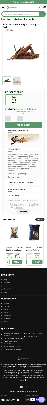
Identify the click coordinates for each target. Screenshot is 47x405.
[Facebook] (3, 399)
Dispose (6, 322)
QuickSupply (33, 392)
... (23, 258)
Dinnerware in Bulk (32, 336)
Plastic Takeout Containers (12, 347)
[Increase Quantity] (20, 118)
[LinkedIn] (17, 399)
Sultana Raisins (32, 250)
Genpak (6, 303)
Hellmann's (7, 316)
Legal (5, 292)
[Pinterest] (13, 399)
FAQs (5, 286)
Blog (5, 280)
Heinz (6, 313)
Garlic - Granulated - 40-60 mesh (14, 250)
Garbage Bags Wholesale (34, 333)
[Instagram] (8, 399)
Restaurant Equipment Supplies (11, 334)
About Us (7, 283)
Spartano (7, 319)
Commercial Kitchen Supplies (14, 338)
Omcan (6, 309)
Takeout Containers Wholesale (10, 342)
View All (40, 219)
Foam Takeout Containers (12, 350)
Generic (9, 247)
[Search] (42, 14)
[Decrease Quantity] (8, 118)
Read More (23, 387)
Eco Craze (7, 306)
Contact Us (19, 208)
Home (3, 19)
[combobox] (20, 14)
